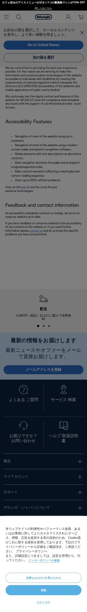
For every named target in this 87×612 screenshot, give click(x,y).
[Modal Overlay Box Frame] (43, 5)
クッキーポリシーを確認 (44, 560)
